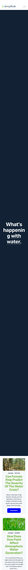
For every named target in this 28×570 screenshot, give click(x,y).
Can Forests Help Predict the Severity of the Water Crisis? (14, 483)
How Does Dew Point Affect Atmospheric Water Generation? (14, 544)
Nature (10, 473)
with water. (14, 239)
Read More (14, 510)
